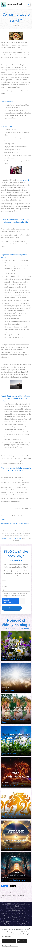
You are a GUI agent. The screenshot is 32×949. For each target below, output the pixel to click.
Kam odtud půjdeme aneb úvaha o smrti (15, 523)
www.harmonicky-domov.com (12, 538)
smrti (27, 180)
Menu (28, 4)
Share (5, 886)
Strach (3, 520)
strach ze (21, 180)
